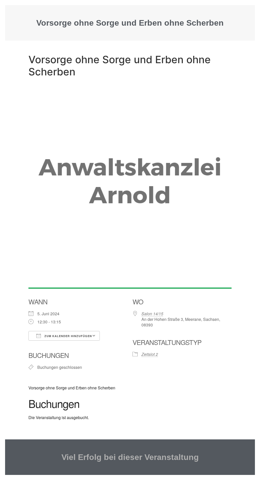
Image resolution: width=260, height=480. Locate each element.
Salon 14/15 (152, 314)
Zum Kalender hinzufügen (67, 336)
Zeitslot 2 (149, 354)
